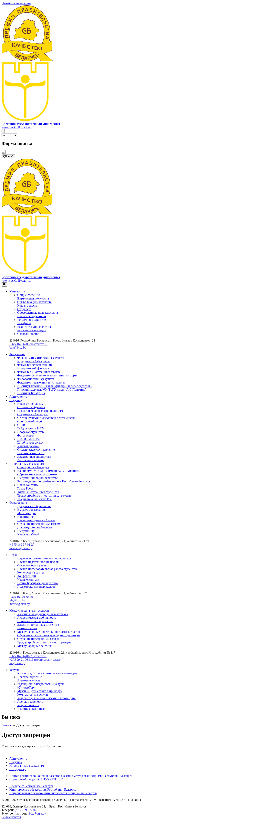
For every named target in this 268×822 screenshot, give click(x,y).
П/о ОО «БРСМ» (28, 439)
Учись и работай (28, 446)
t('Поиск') (8, 156)
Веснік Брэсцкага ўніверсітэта (37, 583)
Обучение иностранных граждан (39, 638)
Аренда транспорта (30, 701)
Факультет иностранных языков (38, 372)
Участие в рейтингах (31, 708)
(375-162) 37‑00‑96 (27, 810)
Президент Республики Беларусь (31, 786)
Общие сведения (28, 295)
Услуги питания (28, 705)
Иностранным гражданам (26, 463)
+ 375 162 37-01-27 (21, 544)
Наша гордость (27, 305)
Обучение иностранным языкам (38, 523)
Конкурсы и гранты (30, 572)
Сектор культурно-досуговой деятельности (46, 417)
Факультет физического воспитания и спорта (47, 375)
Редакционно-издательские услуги (40, 684)
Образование (18, 502)
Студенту (15, 400)
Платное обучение (29, 677)
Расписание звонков (30, 460)
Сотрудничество (28, 333)
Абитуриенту (18, 396)
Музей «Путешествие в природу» (39, 691)
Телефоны (24, 323)
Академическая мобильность (36, 617)
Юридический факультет (33, 361)
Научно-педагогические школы (38, 562)
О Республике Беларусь (33, 467)
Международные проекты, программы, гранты (48, 631)
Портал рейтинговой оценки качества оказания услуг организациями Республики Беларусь (70, 775)
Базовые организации (31, 330)
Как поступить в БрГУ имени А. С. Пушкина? (48, 470)
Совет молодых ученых (33, 565)
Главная (7, 725)
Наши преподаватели (31, 316)
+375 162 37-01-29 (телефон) (28, 656)
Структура (24, 309)
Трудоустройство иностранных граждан (44, 495)
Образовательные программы (37, 474)
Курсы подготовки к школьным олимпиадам (47, 673)
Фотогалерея (25, 435)
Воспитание (25, 516)
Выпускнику (26, 530)
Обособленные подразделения (37, 312)
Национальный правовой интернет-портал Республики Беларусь (53, 793)
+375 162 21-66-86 (21, 596)
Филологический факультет (35, 379)
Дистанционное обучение (34, 527)
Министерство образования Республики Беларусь (42, 789)
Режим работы (11, 817)
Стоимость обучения (31, 407)
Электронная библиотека (34, 456)
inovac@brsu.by (19, 604)
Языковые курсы (28, 680)
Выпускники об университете (37, 478)
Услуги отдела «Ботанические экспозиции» (46, 698)
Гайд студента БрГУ (30, 428)
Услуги (14, 669)
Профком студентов (30, 432)
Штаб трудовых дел (30, 442)
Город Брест (25, 488)
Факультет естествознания (34, 364)
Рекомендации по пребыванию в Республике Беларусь (53, 481)
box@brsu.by (17, 347)
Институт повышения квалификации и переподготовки (54, 386)
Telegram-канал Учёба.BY (34, 499)
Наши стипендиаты (30, 403)
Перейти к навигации (16, 3)
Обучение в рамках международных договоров (48, 635)
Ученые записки (28, 579)
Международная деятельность (29, 610)
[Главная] (25, 120)
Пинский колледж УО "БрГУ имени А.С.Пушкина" (52, 389)
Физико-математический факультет (40, 357)
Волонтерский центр (31, 453)
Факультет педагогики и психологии (42, 382)
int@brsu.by (17, 663)
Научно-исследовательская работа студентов (47, 569)
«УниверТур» (26, 687)
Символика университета (34, 302)
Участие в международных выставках (42, 614)
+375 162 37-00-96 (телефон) (28, 344)
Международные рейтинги (35, 646)
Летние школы (27, 628)
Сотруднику (17, 769)
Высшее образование (31, 509)
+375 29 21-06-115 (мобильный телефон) (36, 659)
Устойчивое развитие (31, 319)
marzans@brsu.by (20, 548)
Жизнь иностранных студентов (38, 492)
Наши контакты (27, 485)
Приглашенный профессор (35, 621)
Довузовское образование (34, 506)
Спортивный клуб (29, 421)
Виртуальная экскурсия (33, 298)
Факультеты (17, 354)
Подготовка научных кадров (36, 586)
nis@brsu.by (17, 600)
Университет (18, 291)
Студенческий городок (32, 414)
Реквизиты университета (34, 326)
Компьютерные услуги (32, 694)
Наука (13, 554)
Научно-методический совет (36, 520)
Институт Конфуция (31, 393)
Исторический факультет (34, 368)
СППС (21, 425)
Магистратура (26, 513)
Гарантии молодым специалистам (40, 410)
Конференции (26, 576)
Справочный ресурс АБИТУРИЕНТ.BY (36, 779)
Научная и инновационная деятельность (44, 558)
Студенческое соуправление (36, 449)
